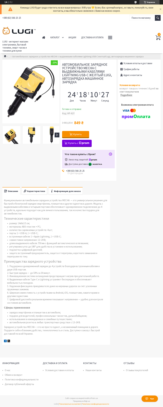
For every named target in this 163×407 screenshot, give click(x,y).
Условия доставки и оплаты (59, 370)
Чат (152, 398)
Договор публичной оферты (19, 384)
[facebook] (5, 341)
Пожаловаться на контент (70, 404)
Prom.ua (94, 398)
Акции (72, 37)
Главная (44, 37)
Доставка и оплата (92, 37)
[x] (8, 341)
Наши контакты (93, 370)
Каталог (55, 37)
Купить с (73, 143)
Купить (77, 134)
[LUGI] (19, 30)
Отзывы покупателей (137, 370)
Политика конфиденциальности (22, 379)
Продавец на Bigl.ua (81, 401)
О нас (7, 370)
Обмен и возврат (13, 374)
